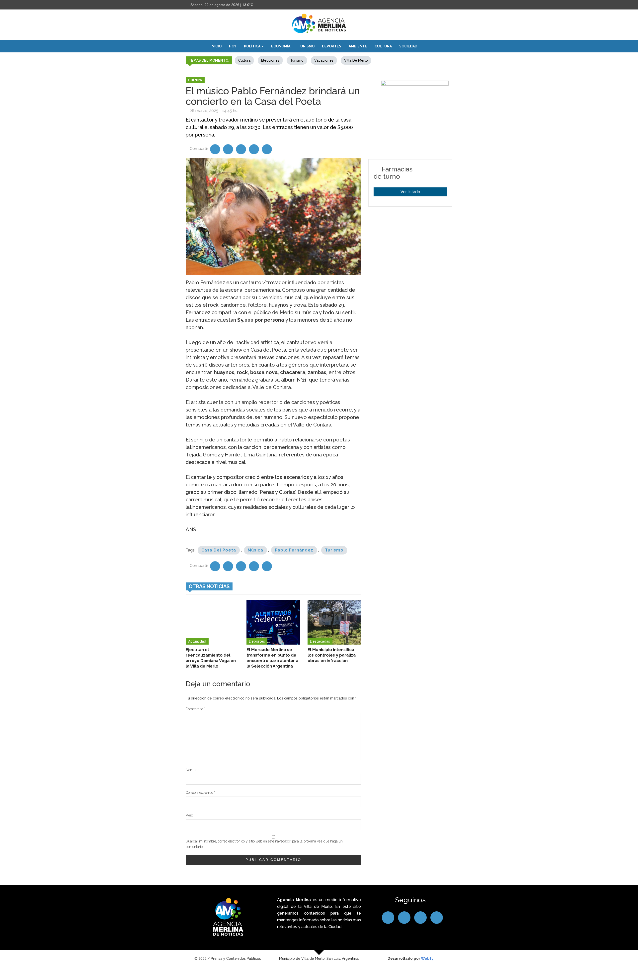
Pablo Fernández (294, 550)
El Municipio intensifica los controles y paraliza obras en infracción (332, 655)
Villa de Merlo (356, 60)
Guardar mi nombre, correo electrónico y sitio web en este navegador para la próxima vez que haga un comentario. (264, 844)
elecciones (270, 60)
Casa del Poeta (218, 550)
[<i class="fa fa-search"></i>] (426, 46)
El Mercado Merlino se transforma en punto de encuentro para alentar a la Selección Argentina (272, 658)
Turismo (306, 46)
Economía (280, 46)
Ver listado (410, 191)
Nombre (193, 770)
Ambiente (358, 46)
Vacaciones (323, 60)
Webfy (427, 958)
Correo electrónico (200, 793)
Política (252, 46)
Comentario (195, 709)
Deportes (331, 46)
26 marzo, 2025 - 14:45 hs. (214, 110)
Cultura (383, 46)
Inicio (216, 46)
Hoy (233, 46)
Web (189, 815)
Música (255, 550)
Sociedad (408, 46)
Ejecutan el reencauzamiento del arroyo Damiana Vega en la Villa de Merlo (211, 658)
